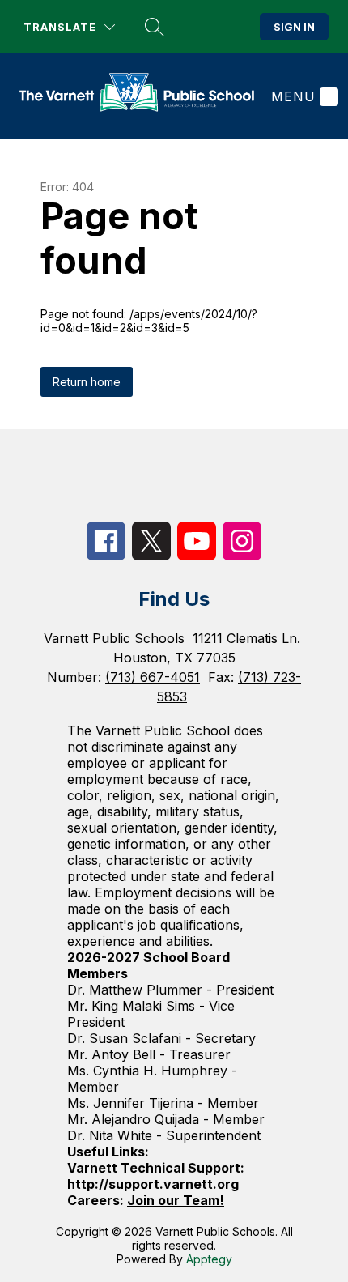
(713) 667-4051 (152, 677)
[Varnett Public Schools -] (143, 96)
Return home (87, 382)
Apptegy (209, 1259)
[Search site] (154, 26)
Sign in (294, 26)
